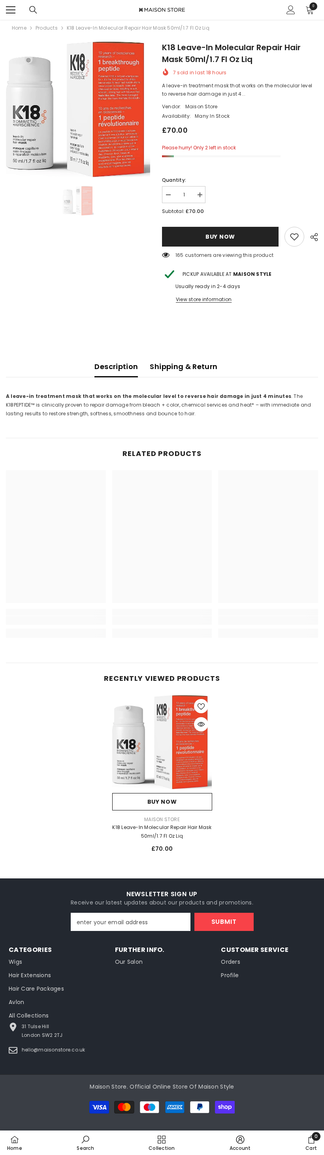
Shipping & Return (183, 366)
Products (47, 27)
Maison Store (201, 106)
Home (19, 27)
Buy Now (219, 237)
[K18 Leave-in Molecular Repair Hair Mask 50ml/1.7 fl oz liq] (162, 742)
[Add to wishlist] (201, 706)
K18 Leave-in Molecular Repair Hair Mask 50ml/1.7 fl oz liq (161, 831)
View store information (204, 299)
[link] (294, 237)
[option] (78, 109)
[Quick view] (201, 724)
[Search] (33, 10)
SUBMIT (224, 921)
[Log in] (290, 10)
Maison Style (216, 1087)
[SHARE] (311, 237)
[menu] (10, 10)
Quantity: (174, 180)
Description (116, 366)
